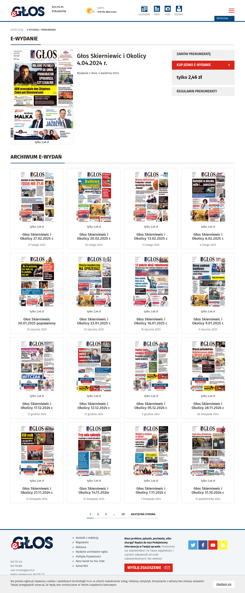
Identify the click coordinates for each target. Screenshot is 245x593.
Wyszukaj (223, 18)
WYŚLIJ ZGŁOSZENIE (144, 567)
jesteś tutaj (17, 30)
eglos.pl (58, 7)
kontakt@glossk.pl (25, 570)
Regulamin (82, 542)
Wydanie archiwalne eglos (92, 551)
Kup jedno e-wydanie (194, 65)
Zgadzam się (225, 584)
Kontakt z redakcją (87, 537)
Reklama (81, 547)
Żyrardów (59, 11)
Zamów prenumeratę (194, 54)
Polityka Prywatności (88, 556)
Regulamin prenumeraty (197, 91)
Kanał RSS (82, 566)
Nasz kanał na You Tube (90, 561)
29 (123, 514)
